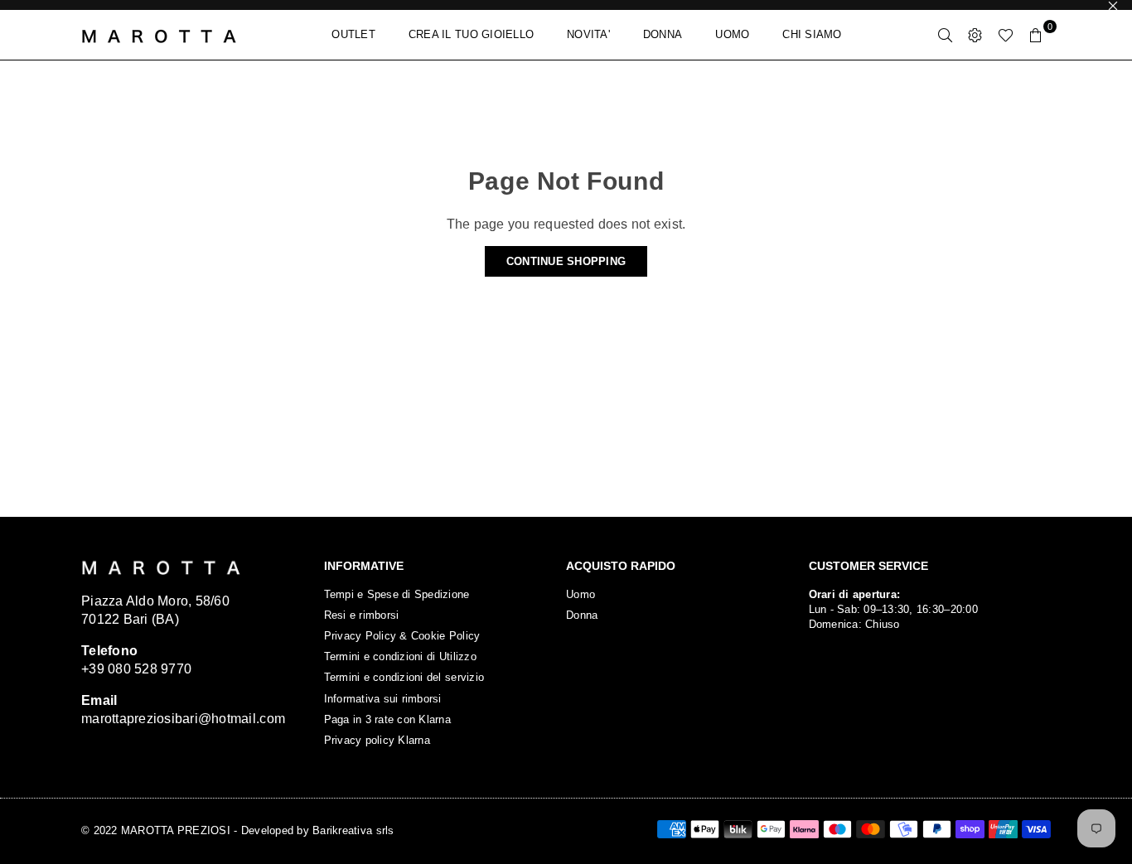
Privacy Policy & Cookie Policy (402, 636)
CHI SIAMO (811, 34)
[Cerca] (945, 34)
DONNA (662, 34)
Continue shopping (566, 261)
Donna (581, 615)
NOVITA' (588, 34)
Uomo (580, 594)
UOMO (732, 34)
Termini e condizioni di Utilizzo (400, 656)
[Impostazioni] (975, 34)
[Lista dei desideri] (1005, 34)
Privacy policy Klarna (377, 740)
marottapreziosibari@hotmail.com (183, 719)
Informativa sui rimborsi (383, 699)
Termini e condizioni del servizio (404, 677)
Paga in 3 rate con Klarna (388, 719)
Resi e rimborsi (361, 615)
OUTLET (353, 34)
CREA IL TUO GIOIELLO (471, 34)
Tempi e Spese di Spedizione (397, 594)
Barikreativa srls (353, 830)
